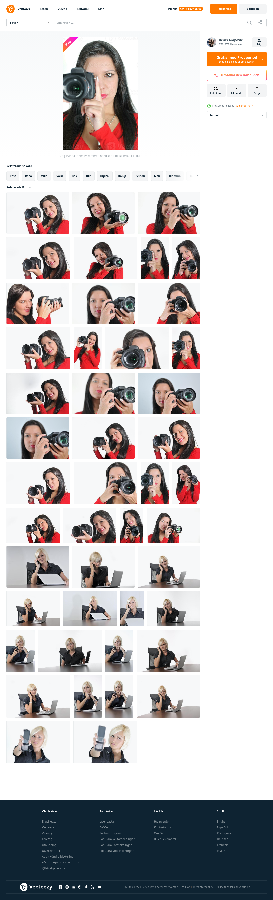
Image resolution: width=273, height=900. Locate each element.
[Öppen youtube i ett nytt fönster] (99, 886)
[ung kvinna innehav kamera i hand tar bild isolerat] (37, 213)
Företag (47, 839)
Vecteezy (48, 827)
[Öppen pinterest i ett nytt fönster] (79, 886)
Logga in (253, 9)
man (157, 176)
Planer (172, 9)
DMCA (104, 827)
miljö (44, 176)
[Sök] (249, 22)
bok (74, 176)
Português (224, 833)
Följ (259, 44)
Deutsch (222, 839)
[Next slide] (193, 176)
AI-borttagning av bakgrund (61, 862)
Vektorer (24, 9)
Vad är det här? (244, 105)
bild (88, 176)
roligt (122, 176)
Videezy (47, 833)
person (140, 176)
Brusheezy (49, 821)
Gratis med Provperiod (236, 59)
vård (59, 176)
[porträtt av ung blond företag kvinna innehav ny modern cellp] (38, 742)
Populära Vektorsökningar (117, 839)
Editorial (83, 9)
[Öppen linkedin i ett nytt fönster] (73, 886)
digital (104, 176)
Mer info (215, 115)
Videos (62, 9)
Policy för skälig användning (233, 887)
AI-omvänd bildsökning (58, 856)
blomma (175, 176)
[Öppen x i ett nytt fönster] (92, 886)
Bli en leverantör (165, 839)
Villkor (186, 887)
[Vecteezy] (10, 9)
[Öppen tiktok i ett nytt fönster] (86, 886)
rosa (28, 176)
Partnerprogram (111, 833)
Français (222, 845)
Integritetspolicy (203, 887)
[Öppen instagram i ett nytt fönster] (67, 886)
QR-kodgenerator (53, 868)
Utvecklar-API (51, 851)
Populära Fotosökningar (116, 845)
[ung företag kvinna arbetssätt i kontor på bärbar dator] (37, 567)
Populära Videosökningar (117, 851)
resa (13, 176)
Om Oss (159, 833)
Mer (101, 9)
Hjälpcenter (162, 821)
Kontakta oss (162, 827)
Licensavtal (107, 821)
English (222, 821)
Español (222, 827)
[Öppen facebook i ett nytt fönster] (60, 886)
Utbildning (49, 845)
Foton (44, 9)
